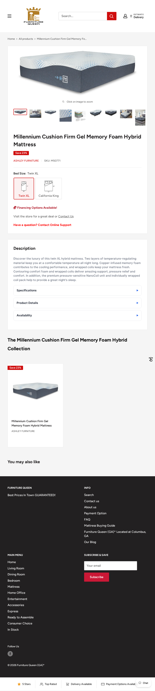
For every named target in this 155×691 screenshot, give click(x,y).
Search (89, 495)
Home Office (16, 593)
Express (13, 611)
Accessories (16, 605)
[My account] (125, 16)
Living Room (16, 568)
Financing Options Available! (36, 207)
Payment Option (95, 513)
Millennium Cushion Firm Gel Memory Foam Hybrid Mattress (32, 423)
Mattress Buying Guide (99, 525)
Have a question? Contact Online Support (42, 225)
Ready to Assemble (21, 617)
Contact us (91, 501)
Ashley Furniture (26, 160)
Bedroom (14, 580)
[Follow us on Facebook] (10, 653)
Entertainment (17, 599)
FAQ (87, 519)
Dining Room (16, 574)
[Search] (111, 16)
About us (90, 507)
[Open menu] (9, 16)
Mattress (13, 586)
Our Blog (90, 542)
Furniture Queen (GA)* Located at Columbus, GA (115, 534)
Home (11, 38)
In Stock (13, 629)
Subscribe (96, 577)
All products (26, 38)
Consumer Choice (20, 623)
